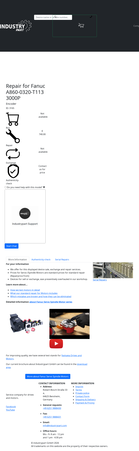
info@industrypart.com (55, 425)
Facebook (11, 406)
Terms (78, 389)
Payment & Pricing (84, 402)
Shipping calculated (59, 52)
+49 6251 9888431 (52, 416)
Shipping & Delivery (85, 399)
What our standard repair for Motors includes (34, 293)
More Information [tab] (17, 259)
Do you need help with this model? (26, 187)
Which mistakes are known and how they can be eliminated (40, 296)
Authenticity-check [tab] (40, 259)
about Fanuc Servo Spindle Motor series (50, 301)
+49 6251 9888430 (52, 408)
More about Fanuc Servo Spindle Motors (48, 376)
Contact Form (82, 396)
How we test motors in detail (25, 289)
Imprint (79, 386)
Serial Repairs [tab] (62, 259)
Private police (82, 393)
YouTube (10, 409)
